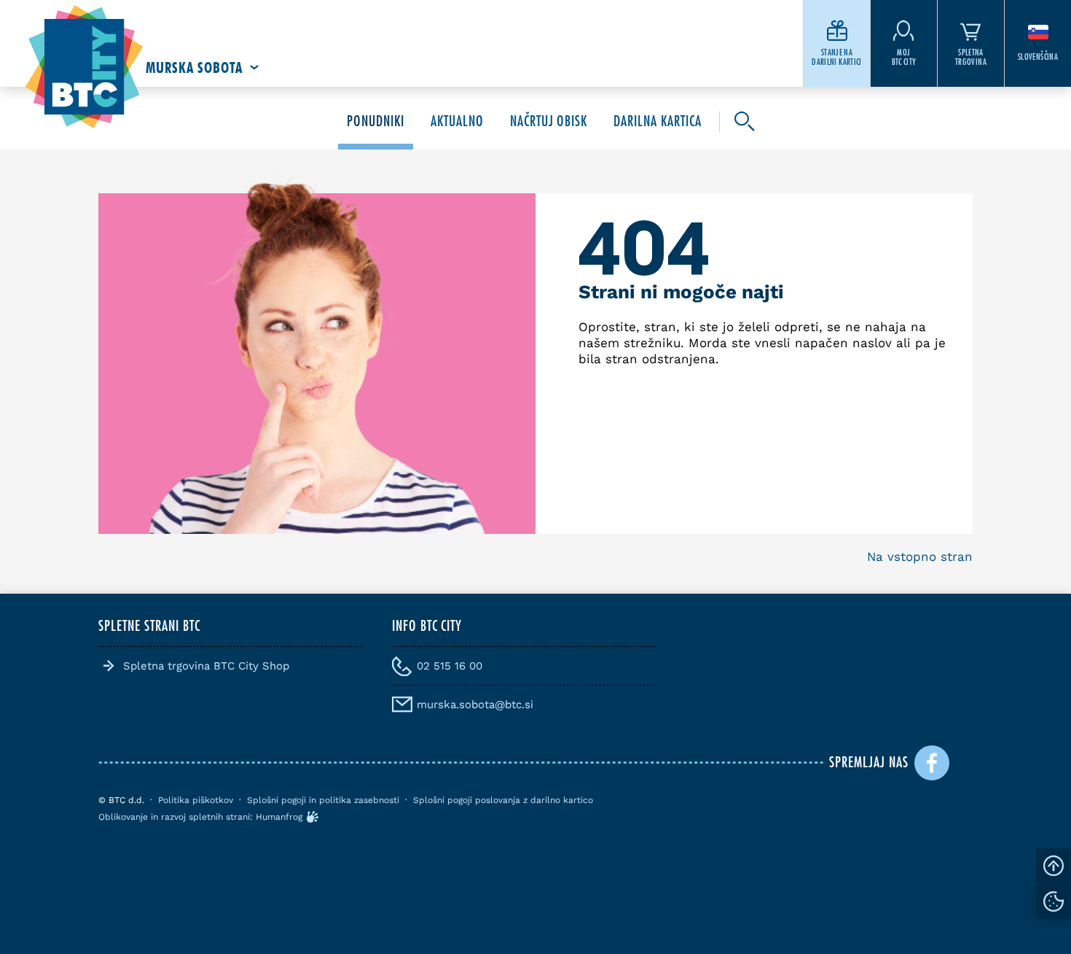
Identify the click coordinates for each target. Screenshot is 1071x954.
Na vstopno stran (920, 556)
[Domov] (84, 67)
